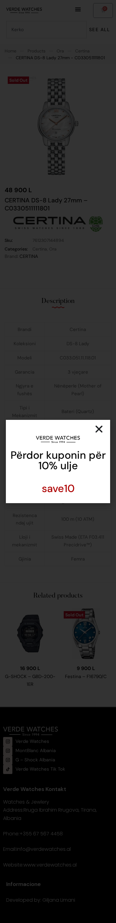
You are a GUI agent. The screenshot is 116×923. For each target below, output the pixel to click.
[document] (58, 461)
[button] (99, 429)
